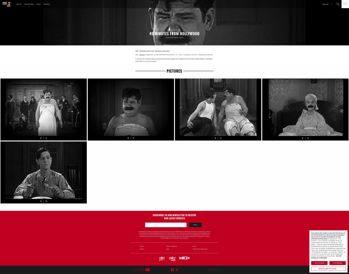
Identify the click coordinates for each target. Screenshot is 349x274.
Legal (167, 249)
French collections (171, 246)
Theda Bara (142, 51)
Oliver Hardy (166, 51)
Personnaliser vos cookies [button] (327, 268)
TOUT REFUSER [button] (337, 263)
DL (41, 138)
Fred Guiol (178, 37)
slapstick (142, 54)
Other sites (345, 2)
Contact (141, 249)
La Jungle (214, 269)
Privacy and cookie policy (200, 249)
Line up (141, 246)
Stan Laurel (158, 51)
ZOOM (46, 138)
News (194, 246)
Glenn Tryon (150, 51)
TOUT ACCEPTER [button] (319, 263)
